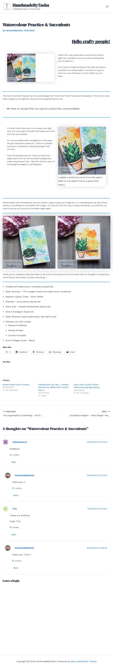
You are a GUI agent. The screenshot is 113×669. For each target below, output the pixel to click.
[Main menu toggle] (107, 6)
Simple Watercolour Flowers (16, 384)
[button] (29, 242)
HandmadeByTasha (31, 5)
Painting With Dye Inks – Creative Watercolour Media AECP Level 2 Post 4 (53, 387)
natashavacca (19, 442)
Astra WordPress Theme (84, 661)
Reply (13, 462)
